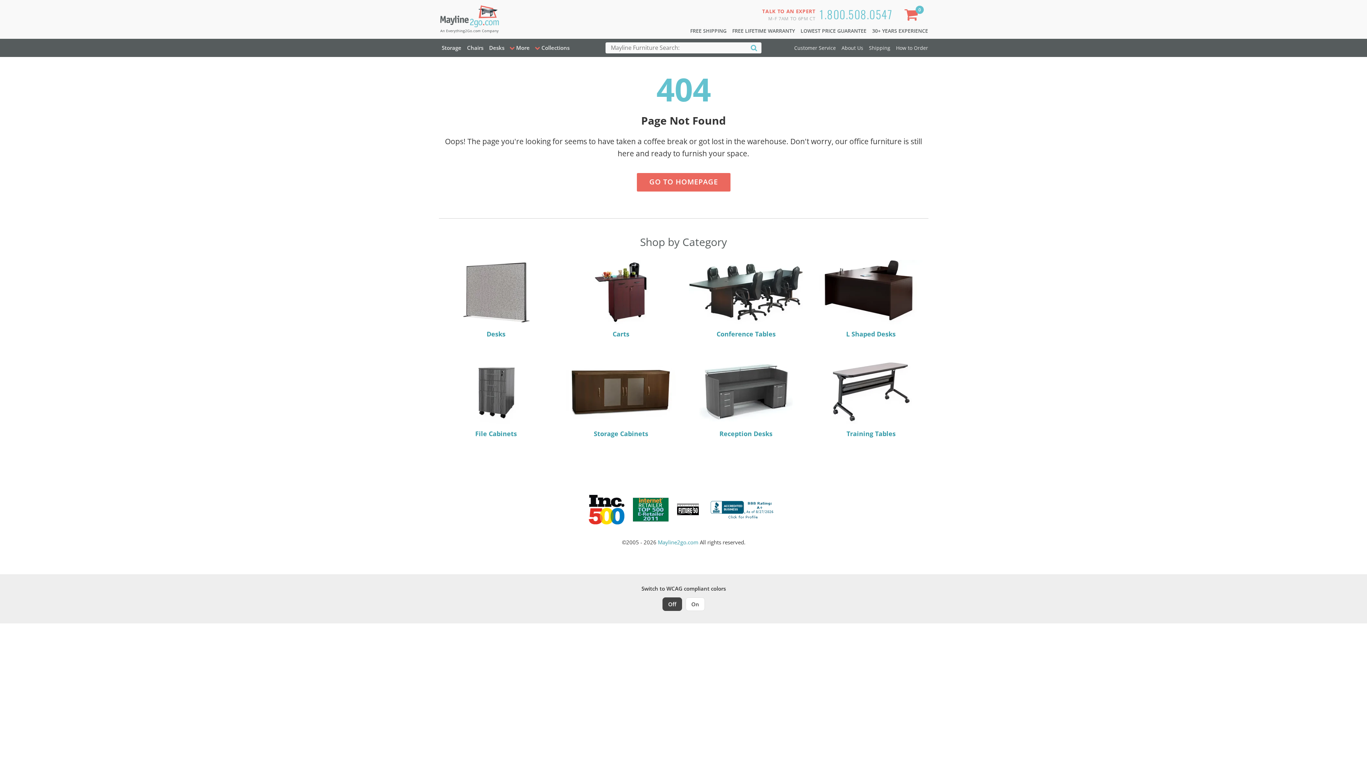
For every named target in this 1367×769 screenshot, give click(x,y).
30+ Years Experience (900, 30)
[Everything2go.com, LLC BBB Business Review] (743, 508)
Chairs (475, 47)
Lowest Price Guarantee (833, 30)
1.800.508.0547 (855, 14)
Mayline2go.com (678, 542)
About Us (852, 48)
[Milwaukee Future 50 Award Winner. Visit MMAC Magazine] (688, 509)
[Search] (754, 47)
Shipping (879, 48)
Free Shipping (708, 30)
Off (672, 604)
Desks (496, 47)
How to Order (912, 48)
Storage (451, 47)
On (695, 604)
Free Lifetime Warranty (763, 30)
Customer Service (815, 48)
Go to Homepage (683, 182)
